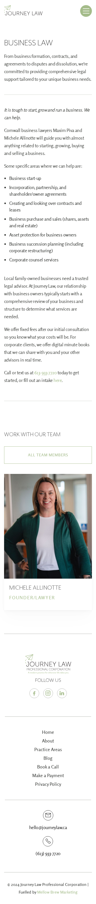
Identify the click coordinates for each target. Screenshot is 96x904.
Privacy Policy (48, 784)
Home (48, 732)
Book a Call (48, 767)
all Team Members (48, 454)
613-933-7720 (45, 373)
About (48, 741)
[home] (23, 11)
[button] (86, 11)
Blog (48, 758)
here (58, 380)
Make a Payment (48, 775)
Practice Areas (48, 749)
